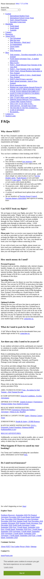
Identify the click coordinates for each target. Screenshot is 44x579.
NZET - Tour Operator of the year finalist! (25, 69)
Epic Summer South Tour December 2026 (28, 521)
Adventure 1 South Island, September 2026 (16, 535)
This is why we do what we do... (21, 104)
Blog (7, 53)
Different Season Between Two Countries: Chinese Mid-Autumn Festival (25, 101)
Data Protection (15, 50)
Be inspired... (14, 112)
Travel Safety (14, 46)
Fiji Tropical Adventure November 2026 (19, 516)
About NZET (10, 36)
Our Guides (15, 546)
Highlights (9, 24)
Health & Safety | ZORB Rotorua (28, 421)
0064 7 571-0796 (22, 4)
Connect (8, 32)
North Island (14, 26)
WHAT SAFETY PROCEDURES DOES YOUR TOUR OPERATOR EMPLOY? (25, 90)
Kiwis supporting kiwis (18, 85)
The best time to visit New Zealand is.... (24, 108)
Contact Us (9, 114)
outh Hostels (22, 178)
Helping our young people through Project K (26, 87)
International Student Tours (19, 16)
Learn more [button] (8, 567)
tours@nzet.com (7, 555)
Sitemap (33, 546)
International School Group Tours (22, 18)
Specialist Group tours (18, 22)
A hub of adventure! (17, 110)
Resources (9, 34)
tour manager (27, 162)
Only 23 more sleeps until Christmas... (23, 97)
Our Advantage (15, 38)
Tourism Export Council (28, 196)
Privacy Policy (25, 546)
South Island (14, 28)
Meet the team (15, 40)
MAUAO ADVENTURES (11, 433)
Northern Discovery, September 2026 (14, 515)
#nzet (24, 506)
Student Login (10, 116)
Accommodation (16, 44)
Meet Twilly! (14, 63)
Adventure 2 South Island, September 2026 (20, 533)
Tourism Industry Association (15, 198)
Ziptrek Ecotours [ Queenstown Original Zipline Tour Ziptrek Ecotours (22, 403)
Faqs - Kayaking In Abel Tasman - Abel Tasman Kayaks (20, 391)
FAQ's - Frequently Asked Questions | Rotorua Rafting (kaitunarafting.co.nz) (19, 427)
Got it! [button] (22, 573)
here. (26, 455)
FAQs (12, 48)
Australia (13, 30)
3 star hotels (16, 180)
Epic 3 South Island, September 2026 (26, 527)
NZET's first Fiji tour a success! (21, 79)
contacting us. (29, 319)
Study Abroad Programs (18, 20)
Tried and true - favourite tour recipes (23, 106)
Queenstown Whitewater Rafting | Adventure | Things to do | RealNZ (18, 411)
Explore (8, 14)
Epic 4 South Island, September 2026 (14, 529)
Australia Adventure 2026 (10, 523)
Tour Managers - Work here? (20, 42)
